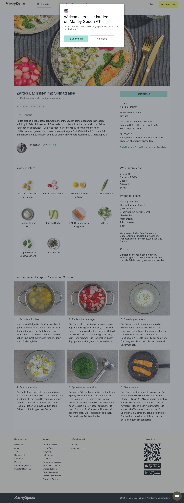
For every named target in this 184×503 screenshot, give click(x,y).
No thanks (102, 38)
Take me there (76, 38)
